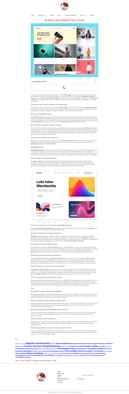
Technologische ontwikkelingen (44, 355)
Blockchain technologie (20, 343)
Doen (59, 15)
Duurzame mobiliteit (105, 343)
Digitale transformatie (37, 343)
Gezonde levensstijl (76, 346)
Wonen (52, 15)
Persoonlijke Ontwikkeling (93, 351)
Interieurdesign (33, 348)
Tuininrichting (95, 355)
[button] (95, 81)
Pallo (32, 15)
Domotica (52, 343)
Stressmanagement (86, 353)
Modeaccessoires (37, 351)
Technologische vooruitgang (62, 355)
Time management (74, 355)
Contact (92, 15)
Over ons (82, 15)
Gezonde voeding (90, 346)
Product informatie (70, 15)
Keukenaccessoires (53, 348)
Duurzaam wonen (76, 343)
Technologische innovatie (23, 355)
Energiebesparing (51, 346)
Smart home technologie (71, 353)
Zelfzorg (28, 357)
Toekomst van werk (85, 355)
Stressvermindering (98, 353)
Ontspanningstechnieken (57, 351)
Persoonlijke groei (73, 351)
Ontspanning (45, 351)
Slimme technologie (35, 353)
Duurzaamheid (62, 343)
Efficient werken (19, 346)
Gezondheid (101, 346)
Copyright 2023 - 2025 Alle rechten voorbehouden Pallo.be (64, 392)
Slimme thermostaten (48, 353)
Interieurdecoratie (21, 348)
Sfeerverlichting (20, 353)
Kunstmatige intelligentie (97, 348)
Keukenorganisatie (81, 348)
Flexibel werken (64, 346)
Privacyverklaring (88, 375)
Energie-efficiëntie (33, 346)
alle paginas (80, 378)
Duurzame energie (90, 343)
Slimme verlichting (57, 353)
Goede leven (41, 15)
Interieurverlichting (43, 348)
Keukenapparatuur (66, 348)
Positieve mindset (107, 351)
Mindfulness (28, 351)
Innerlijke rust (109, 346)
